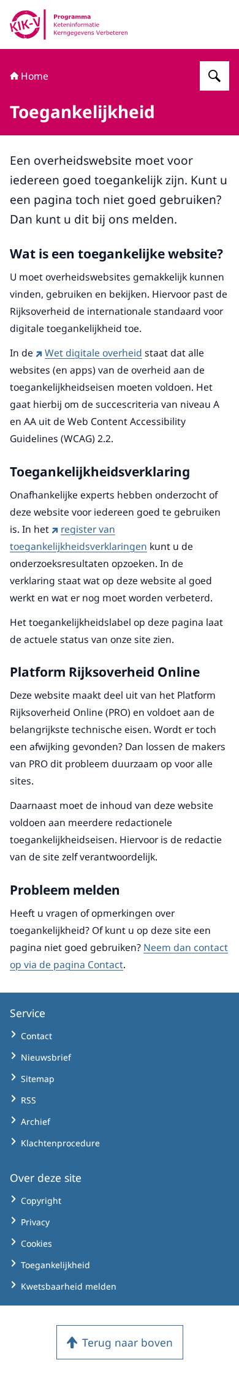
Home (34, 76)
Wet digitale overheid (93, 352)
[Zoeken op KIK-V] (214, 76)
